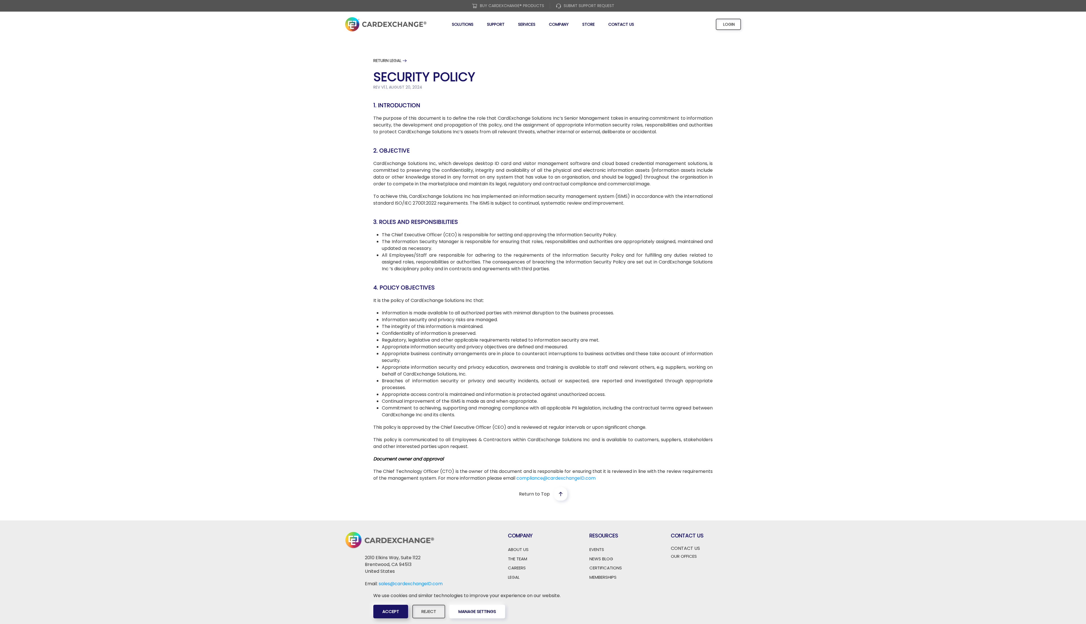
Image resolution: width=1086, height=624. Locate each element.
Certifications (605, 568)
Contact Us (621, 24)
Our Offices (684, 556)
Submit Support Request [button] (589, 5)
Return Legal (387, 60)
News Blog (601, 559)
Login (728, 24)
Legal (514, 577)
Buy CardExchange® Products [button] (512, 5)
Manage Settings (477, 611)
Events (596, 549)
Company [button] (559, 24)
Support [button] (496, 24)
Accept (390, 611)
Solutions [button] (462, 24)
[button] (560, 494)
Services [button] (526, 24)
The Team (517, 559)
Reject (428, 611)
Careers (517, 568)
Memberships (603, 577)
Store (588, 24)
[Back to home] (385, 24)
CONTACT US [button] (685, 548)
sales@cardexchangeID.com (411, 583)
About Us (518, 549)
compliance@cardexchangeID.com (556, 478)
